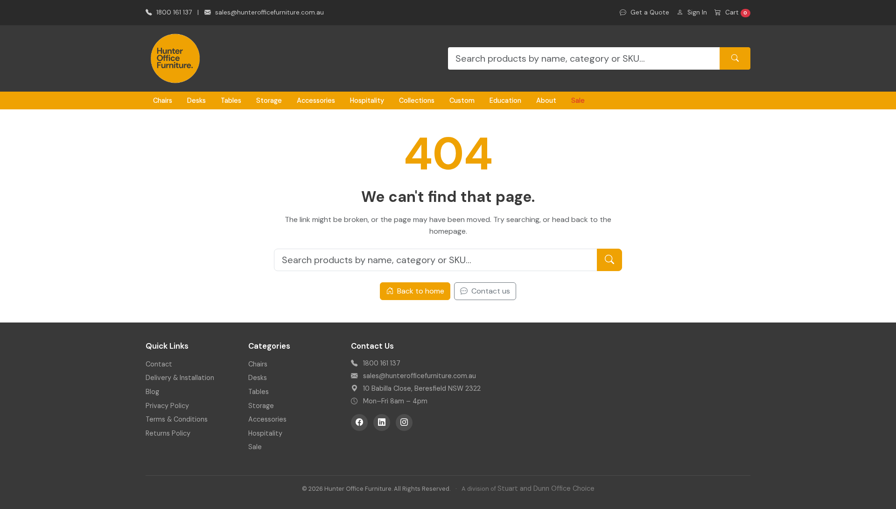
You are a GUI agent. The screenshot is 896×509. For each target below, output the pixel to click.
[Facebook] (359, 422)
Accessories (316, 100)
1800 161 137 (173, 12)
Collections (416, 100)
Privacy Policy (167, 405)
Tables (231, 100)
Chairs (162, 100)
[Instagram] (404, 422)
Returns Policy (168, 433)
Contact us (489, 291)
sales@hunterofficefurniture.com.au (268, 12)
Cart (735, 12)
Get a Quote (649, 12)
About (546, 100)
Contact (159, 364)
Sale (578, 100)
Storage (269, 100)
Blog (152, 391)
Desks (196, 100)
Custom (462, 100)
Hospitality (367, 100)
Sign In (696, 12)
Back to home (419, 291)
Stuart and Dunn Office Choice (546, 488)
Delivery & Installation (180, 377)
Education (505, 100)
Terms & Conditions (177, 419)
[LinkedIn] (381, 422)
